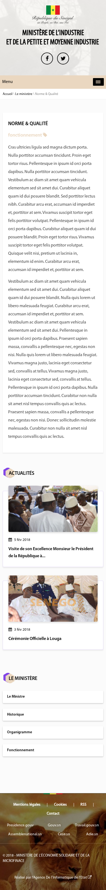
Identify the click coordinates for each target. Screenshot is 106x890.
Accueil (8, 94)
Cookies (60, 805)
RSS (83, 805)
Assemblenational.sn (25, 834)
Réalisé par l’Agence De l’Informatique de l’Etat (51, 877)
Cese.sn (64, 834)
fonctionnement (25, 135)
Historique (15, 714)
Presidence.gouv (20, 825)
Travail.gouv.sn (87, 825)
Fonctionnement (20, 750)
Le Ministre (16, 696)
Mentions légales (26, 805)
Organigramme (19, 732)
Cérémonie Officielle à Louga (34, 639)
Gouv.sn (54, 825)
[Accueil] (53, 14)
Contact (53, 814)
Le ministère (23, 94)
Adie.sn (92, 834)
